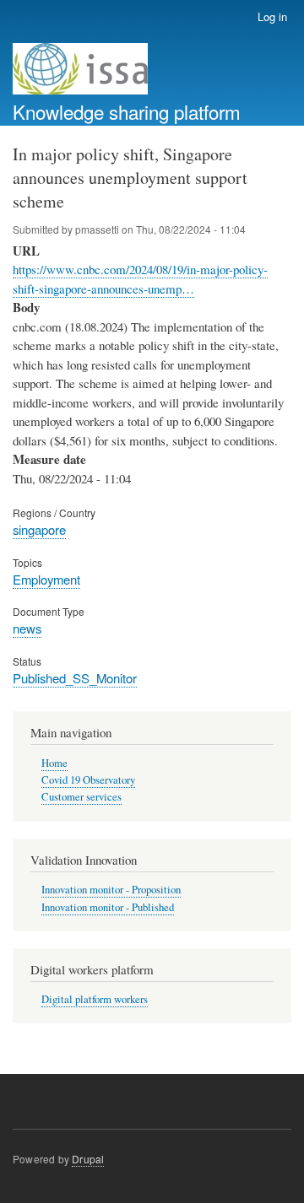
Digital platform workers (94, 999)
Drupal (88, 1159)
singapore (39, 529)
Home (54, 763)
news (27, 628)
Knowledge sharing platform (127, 111)
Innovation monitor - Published (107, 907)
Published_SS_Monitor (75, 678)
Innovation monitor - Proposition (111, 889)
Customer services (81, 797)
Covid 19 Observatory (88, 780)
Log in (272, 16)
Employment (46, 579)
